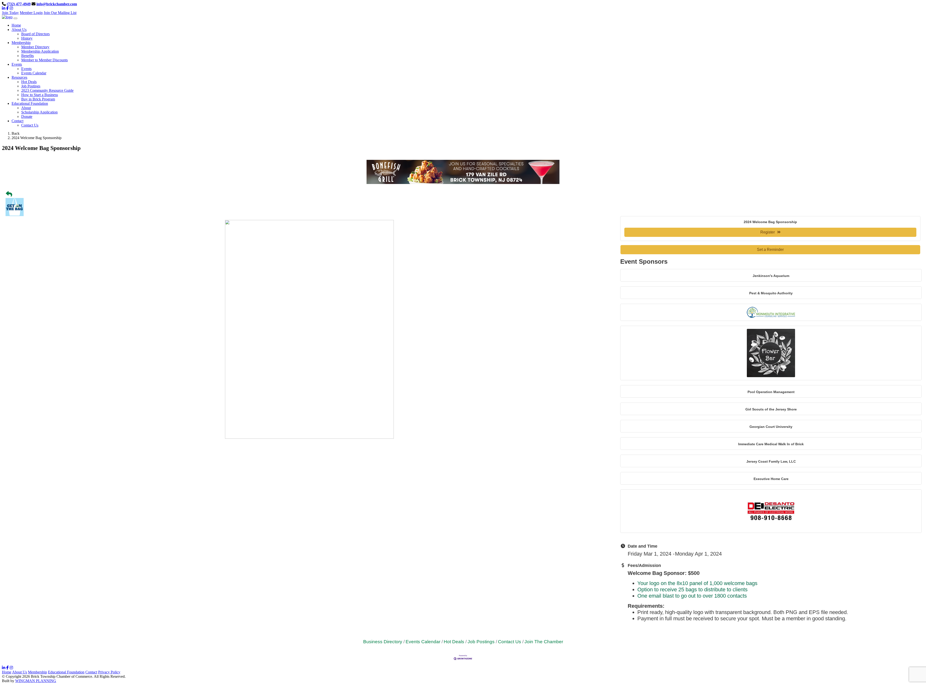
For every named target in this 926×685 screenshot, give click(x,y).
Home (6, 672)
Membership (37, 672)
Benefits (27, 56)
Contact (91, 672)
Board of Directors (35, 34)
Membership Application (40, 51)
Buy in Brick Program (38, 99)
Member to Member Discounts (44, 60)
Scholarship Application (39, 112)
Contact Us (29, 125)
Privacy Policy (109, 672)
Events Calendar (33, 73)
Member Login (31, 13)
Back (16, 133)
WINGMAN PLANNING (35, 681)
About (26, 108)
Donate (26, 116)
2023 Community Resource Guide (47, 90)
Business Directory (382, 641)
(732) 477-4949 (19, 4)
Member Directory (35, 47)
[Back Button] (9, 194)
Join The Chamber (543, 641)
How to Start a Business (39, 95)
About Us (19, 672)
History (27, 38)
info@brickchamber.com (56, 4)
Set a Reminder (770, 249)
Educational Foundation (66, 672)
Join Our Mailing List (60, 13)
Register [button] (767, 232)
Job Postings (30, 86)
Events (26, 69)
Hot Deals (29, 82)
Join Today (10, 13)
